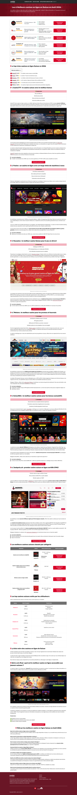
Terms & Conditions (42, 777)
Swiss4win (14, 82)
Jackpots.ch (31, 480)
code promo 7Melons (28, 382)
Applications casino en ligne (46, 1)
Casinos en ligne (28, 1)
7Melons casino (32, 328)
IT (55, 1)
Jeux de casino (36, 1)
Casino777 (12, 153)
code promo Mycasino (57, 300)
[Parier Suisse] (13, 1)
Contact (40, 775)
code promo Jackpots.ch (32, 532)
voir (20, 70)
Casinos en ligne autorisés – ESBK (45, 779)
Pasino (13, 75)
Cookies (40, 776)
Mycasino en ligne (35, 254)
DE (54, 1)
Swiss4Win (29, 409)
